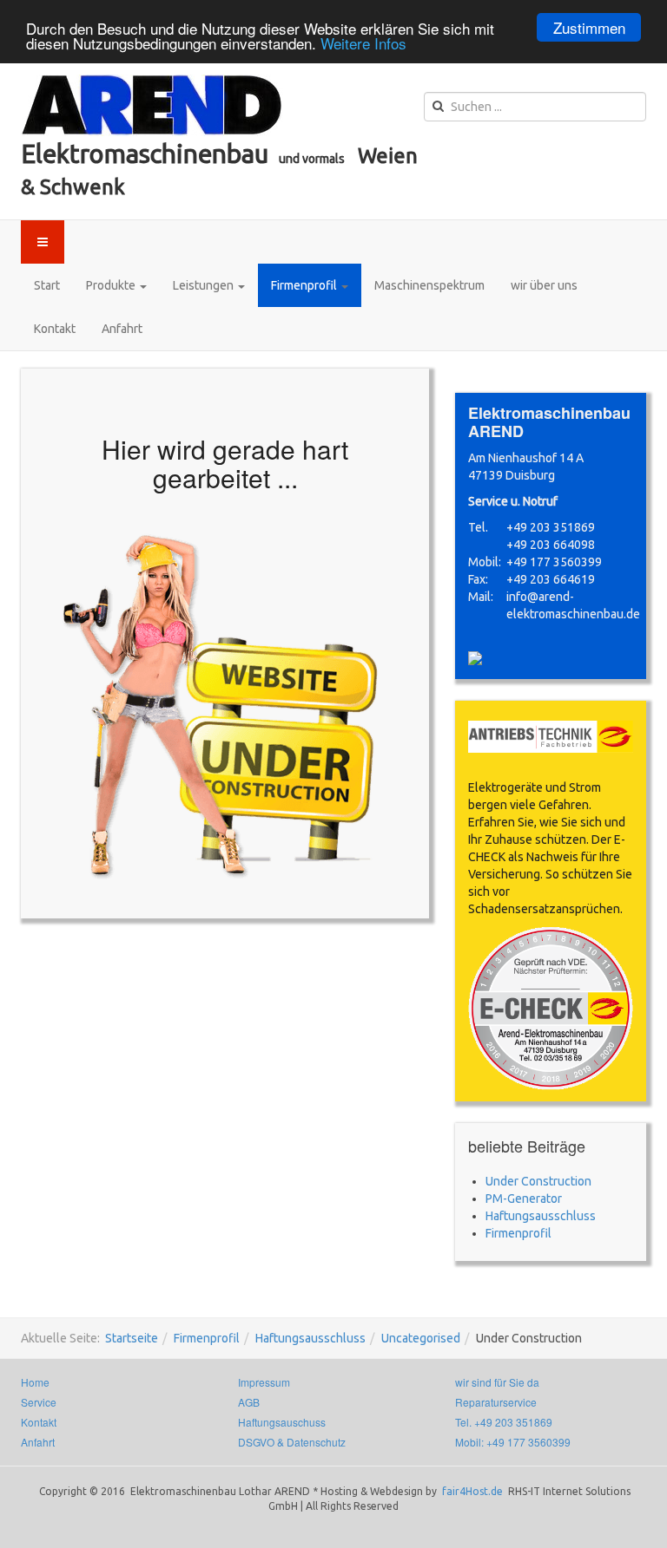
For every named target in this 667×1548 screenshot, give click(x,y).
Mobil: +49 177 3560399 (513, 1441)
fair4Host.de (473, 1491)
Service (38, 1402)
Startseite (131, 1338)
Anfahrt (122, 329)
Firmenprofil (305, 285)
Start (47, 285)
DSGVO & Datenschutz (292, 1441)
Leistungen (204, 285)
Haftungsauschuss (282, 1421)
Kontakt (55, 329)
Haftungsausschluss (310, 1338)
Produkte (112, 285)
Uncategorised (420, 1338)
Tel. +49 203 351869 (503, 1421)
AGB (249, 1402)
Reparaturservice (496, 1402)
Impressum (264, 1382)
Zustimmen (589, 27)
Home (35, 1382)
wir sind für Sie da (497, 1382)
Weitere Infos (363, 43)
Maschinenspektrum (429, 285)
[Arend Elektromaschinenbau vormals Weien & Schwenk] (152, 105)
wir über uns (544, 285)
